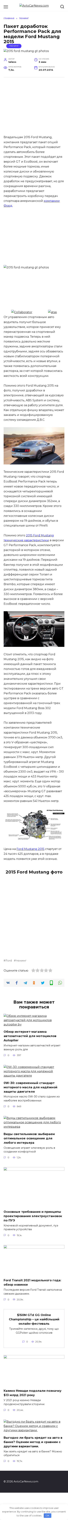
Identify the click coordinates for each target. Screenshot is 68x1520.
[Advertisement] (36, 108)
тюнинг (21, 960)
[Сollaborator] (21, 312)
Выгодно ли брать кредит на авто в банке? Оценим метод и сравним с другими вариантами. (33, 1442)
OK (47, 1515)
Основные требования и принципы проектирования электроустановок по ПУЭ (33, 1216)
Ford (9, 960)
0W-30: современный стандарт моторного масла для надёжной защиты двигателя (30, 1087)
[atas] (52, 312)
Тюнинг (14, 46)
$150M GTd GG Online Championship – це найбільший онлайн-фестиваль (34, 1319)
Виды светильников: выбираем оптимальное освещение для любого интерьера (29, 1138)
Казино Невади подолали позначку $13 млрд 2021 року (32, 1393)
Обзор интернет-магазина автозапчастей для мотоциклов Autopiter (30, 1036)
